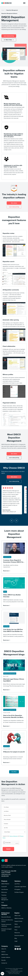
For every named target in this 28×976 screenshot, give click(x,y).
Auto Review (4, 889)
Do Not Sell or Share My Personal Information (14, 971)
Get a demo (14, 203)
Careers (3, 951)
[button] (24, 3)
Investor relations (5, 957)
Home (2, 10)
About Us (3, 949)
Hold (2, 902)
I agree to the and (13, 837)
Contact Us (4, 963)
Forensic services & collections (6, 925)
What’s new (17, 915)
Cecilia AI (4, 886)
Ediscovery (4, 892)
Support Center (18, 921)
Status (16, 924)
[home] (6, 3)
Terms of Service (13, 836)
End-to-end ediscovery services (7, 920)
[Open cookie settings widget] (2, 973)
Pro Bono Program (19, 892)
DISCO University (19, 918)
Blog (16, 938)
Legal (16, 941)
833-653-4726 (5, 876)
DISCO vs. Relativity (6, 908)
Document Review (6, 917)
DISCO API (17, 927)
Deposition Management (12, 10)
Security (3, 960)
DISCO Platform (5, 884)
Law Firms (17, 884)
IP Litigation (17, 889)
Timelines (3, 895)
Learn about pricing (9, 36)
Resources (17, 932)
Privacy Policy (16, 973)
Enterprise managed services (6, 929)
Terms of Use (11, 973)
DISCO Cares (4, 954)
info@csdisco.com (5, 874)
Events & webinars (19, 935)
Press (16, 930)
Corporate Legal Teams (20, 886)
